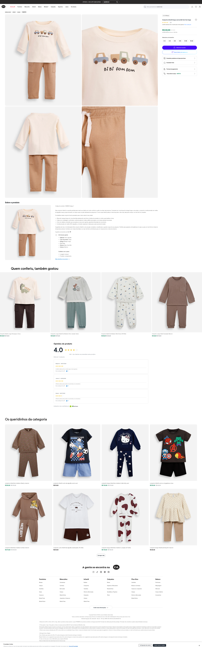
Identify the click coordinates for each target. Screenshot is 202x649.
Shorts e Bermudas (88, 592)
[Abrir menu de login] (192, 7)
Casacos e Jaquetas (136, 588)
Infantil (34, 6)
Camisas (62, 585)
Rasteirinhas (110, 588)
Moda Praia (42, 598)
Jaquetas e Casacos (65, 598)
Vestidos (41, 588)
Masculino (27, 6)
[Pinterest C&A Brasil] (101, 572)
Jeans (66, 6)
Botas (108, 582)
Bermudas (62, 588)
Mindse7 (46, 6)
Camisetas (62, 582)
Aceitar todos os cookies (159, 645)
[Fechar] (199, 645)
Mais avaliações (187, 24)
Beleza (40, 6)
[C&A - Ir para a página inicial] (3, 6)
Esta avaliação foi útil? (60, 371)
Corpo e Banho (159, 592)
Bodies (85, 582)
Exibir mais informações (100, 607)
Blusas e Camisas (135, 585)
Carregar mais (101, 555)
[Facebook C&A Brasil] (109, 572)
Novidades (73, 6)
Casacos (41, 595)
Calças (41, 585)
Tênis (108, 595)
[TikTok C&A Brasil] (97, 572)
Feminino (19, 6)
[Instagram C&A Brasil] (93, 572)
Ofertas (12, 6)
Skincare (157, 588)
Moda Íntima (42, 601)
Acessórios (158, 595)
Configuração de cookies (145, 645)
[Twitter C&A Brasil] (105, 572)
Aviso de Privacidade (73, 646)
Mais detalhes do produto (62, 259)
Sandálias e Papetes (112, 592)
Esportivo (60, 6)
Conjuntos (86, 585)
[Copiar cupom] (117, 2)
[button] (166, 7)
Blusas (40, 582)
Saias (40, 592)
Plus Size (134, 579)
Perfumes (157, 582)
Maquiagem (158, 585)
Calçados (53, 6)
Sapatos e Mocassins (112, 585)
